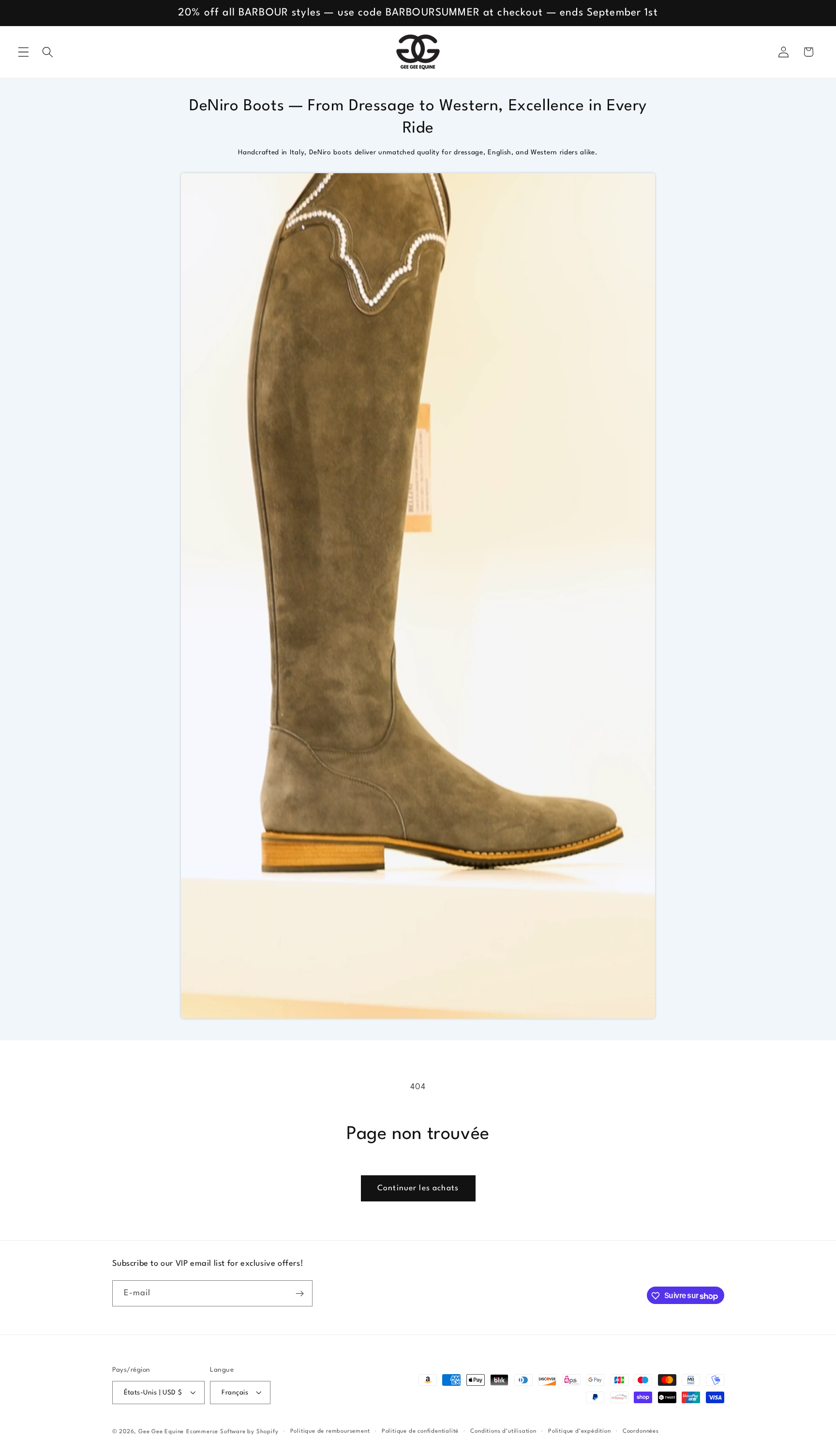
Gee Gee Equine (161, 1432)
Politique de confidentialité (420, 1431)
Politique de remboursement (330, 1431)
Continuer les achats (418, 1188)
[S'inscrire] (299, 1294)
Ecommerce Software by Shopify (232, 1432)
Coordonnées (641, 1431)
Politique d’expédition (579, 1431)
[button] (23, 52)
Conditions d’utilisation (503, 1431)
